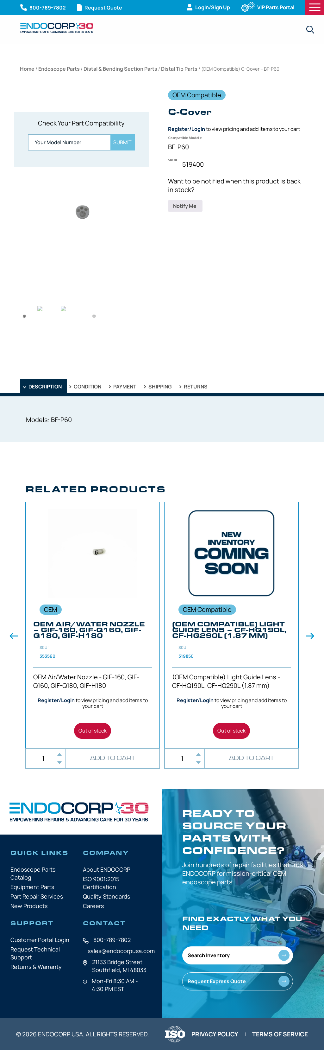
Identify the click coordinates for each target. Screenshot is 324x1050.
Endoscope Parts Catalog (32, 873)
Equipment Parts (32, 887)
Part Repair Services (36, 896)
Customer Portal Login (39, 940)
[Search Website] (310, 29)
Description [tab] (45, 386)
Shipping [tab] (159, 386)
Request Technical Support (35, 953)
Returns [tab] (195, 386)
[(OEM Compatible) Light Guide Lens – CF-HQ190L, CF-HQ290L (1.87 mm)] (231, 625)
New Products (28, 906)
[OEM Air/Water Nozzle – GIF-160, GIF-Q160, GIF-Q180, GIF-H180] (92, 625)
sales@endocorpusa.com (121, 951)
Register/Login (186, 128)
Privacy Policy (214, 1034)
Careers (93, 906)
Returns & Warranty (36, 966)
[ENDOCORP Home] (57, 28)
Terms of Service (280, 1034)
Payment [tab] (124, 386)
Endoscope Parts (59, 68)
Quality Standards (106, 896)
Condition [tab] (87, 386)
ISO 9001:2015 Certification (101, 883)
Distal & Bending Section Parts (120, 68)
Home (27, 68)
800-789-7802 (112, 940)
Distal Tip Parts (179, 68)
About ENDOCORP (106, 869)
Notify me (185, 205)
